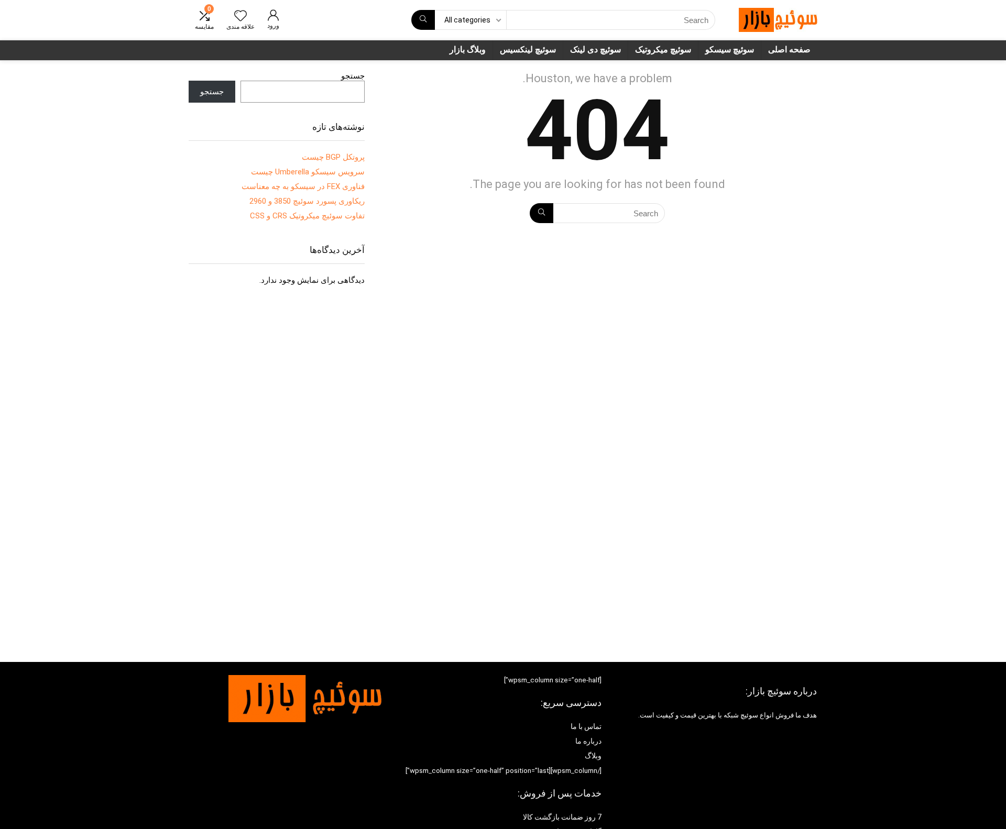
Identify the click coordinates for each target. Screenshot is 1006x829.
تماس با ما (586, 726)
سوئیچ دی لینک (595, 49)
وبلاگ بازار (468, 49)
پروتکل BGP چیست (333, 157)
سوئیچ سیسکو (729, 49)
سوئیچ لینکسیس (528, 49)
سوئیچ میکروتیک (663, 49)
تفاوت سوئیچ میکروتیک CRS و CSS (307, 215)
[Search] (423, 20)
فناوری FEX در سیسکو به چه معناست (303, 186)
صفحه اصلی (789, 49)
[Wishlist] (240, 16)
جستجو (353, 76)
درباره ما (588, 741)
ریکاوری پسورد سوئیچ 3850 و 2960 (307, 201)
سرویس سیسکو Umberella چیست (308, 171)
